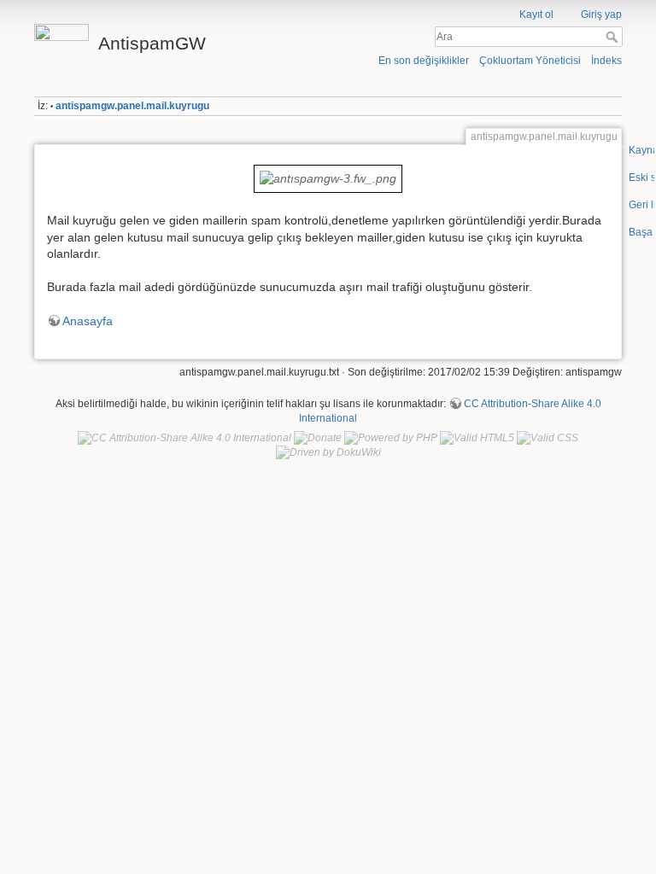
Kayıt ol (536, 14)
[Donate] (318, 438)
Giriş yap (601, 14)
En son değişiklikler (423, 61)
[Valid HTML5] (477, 438)
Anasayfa (87, 321)
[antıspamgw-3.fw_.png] (327, 177)
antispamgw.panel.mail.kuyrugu (132, 106)
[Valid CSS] (547, 438)
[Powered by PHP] (390, 438)
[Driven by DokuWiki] (328, 452)
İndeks (606, 61)
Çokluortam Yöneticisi (530, 61)
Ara (614, 37)
